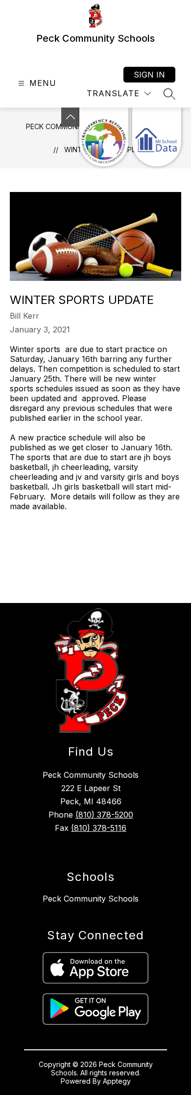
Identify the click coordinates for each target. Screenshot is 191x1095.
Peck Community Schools (91, 898)
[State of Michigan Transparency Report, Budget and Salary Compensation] (103, 137)
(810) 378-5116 (98, 828)
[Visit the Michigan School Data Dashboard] (156, 137)
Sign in (149, 75)
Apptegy (117, 1081)
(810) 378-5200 (104, 815)
